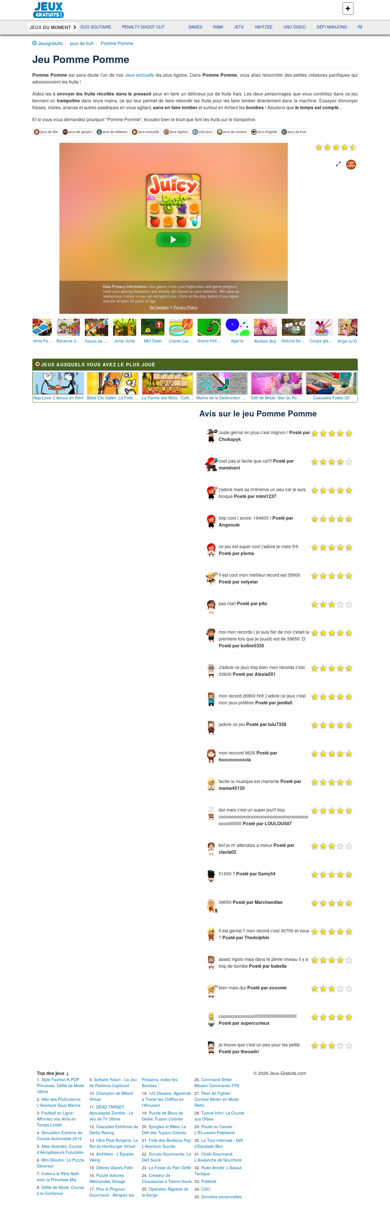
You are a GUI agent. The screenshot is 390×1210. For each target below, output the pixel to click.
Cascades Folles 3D (331, 397)
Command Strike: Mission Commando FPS (216, 1082)
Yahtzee (217, 27)
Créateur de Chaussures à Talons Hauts (167, 1178)
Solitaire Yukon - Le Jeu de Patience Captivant (113, 1082)
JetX (192, 27)
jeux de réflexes (115, 131)
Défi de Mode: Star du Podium (276, 397)
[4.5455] (336, 147)
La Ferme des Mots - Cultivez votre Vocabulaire (167, 397)
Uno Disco (247, 27)
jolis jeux (205, 131)
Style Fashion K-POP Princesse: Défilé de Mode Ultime (60, 1085)
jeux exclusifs (148, 131)
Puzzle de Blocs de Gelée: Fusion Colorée (162, 1116)
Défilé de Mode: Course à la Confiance (60, 1190)
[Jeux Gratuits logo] (48, 7)
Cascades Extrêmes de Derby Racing (113, 1129)
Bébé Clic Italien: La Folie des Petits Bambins (112, 397)
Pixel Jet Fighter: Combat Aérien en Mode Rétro (216, 1099)
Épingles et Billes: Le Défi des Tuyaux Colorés (164, 1129)
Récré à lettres (329, 27)
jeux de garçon (80, 131)
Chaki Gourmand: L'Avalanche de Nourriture (218, 1157)
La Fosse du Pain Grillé (170, 1167)
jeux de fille (49, 131)
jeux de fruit (297, 131)
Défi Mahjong (285, 27)
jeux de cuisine (235, 131)
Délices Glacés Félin (114, 1167)
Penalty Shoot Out (96, 27)
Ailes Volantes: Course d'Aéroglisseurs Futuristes (60, 1149)
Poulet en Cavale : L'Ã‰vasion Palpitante (214, 1129)
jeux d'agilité (267, 131)
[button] (338, 164)
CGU (205, 1189)
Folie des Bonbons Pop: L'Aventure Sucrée (167, 1143)
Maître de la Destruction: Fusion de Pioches (222, 397)
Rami (171, 27)
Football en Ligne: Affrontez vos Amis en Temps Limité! (56, 1119)
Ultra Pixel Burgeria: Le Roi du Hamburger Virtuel (113, 1143)
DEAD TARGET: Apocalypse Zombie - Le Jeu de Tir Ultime (111, 1113)
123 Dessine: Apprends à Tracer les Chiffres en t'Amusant (166, 1099)
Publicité (208, 1181)
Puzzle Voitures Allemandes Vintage (107, 1178)
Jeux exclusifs (139, 75)
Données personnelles (221, 1196)
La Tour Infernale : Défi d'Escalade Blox (218, 1143)
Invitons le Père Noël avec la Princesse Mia (58, 1176)
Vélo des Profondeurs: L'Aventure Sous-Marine (59, 1102)
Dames (148, 27)
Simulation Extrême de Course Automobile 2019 (59, 1135)
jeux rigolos (179, 131)
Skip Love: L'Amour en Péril (58, 397)
